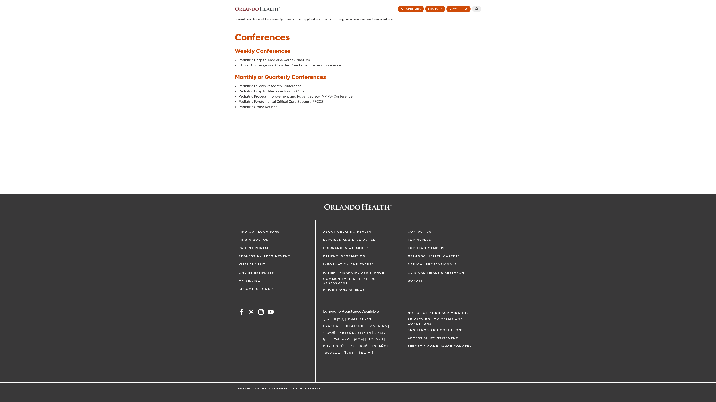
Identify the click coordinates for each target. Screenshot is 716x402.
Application (311, 19)
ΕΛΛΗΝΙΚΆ (377, 326)
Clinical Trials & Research (436, 273)
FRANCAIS (332, 326)
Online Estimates (256, 273)
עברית (380, 333)
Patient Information (344, 256)
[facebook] (242, 312)
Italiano (341, 339)
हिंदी (326, 339)
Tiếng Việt (365, 353)
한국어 (359, 339)
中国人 (339, 319)
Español (380, 346)
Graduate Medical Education (372, 19)
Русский (359, 346)
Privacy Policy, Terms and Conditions (435, 321)
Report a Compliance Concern (440, 346)
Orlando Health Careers (434, 256)
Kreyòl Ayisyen (355, 333)
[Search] (476, 9)
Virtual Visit (252, 264)
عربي (326, 319)
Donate (415, 281)
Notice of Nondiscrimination (438, 313)
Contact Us (420, 232)
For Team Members (427, 248)
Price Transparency (344, 290)
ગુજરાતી (329, 333)
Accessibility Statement (433, 338)
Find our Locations (259, 232)
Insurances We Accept (346, 248)
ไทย (348, 353)
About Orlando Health (347, 232)
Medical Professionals (432, 264)
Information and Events (348, 264)
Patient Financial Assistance (353, 273)
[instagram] (261, 312)
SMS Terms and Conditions (436, 330)
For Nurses (419, 240)
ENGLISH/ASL (361, 319)
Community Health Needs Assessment (349, 281)
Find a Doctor (253, 240)
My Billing (250, 281)
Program (343, 19)
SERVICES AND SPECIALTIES (349, 240)
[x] (251, 312)
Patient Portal (254, 248)
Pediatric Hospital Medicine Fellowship (259, 19)
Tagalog (332, 353)
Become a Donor (256, 289)
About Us (292, 19)
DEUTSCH (355, 326)
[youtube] (271, 312)
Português (334, 346)
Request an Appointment (264, 256)
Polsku (376, 339)
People (328, 19)
